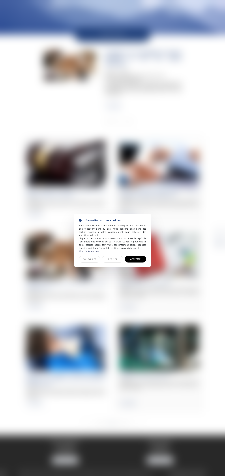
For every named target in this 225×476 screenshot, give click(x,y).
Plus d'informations (89, 251)
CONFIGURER (89, 259)
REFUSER (112, 259)
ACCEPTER (135, 259)
